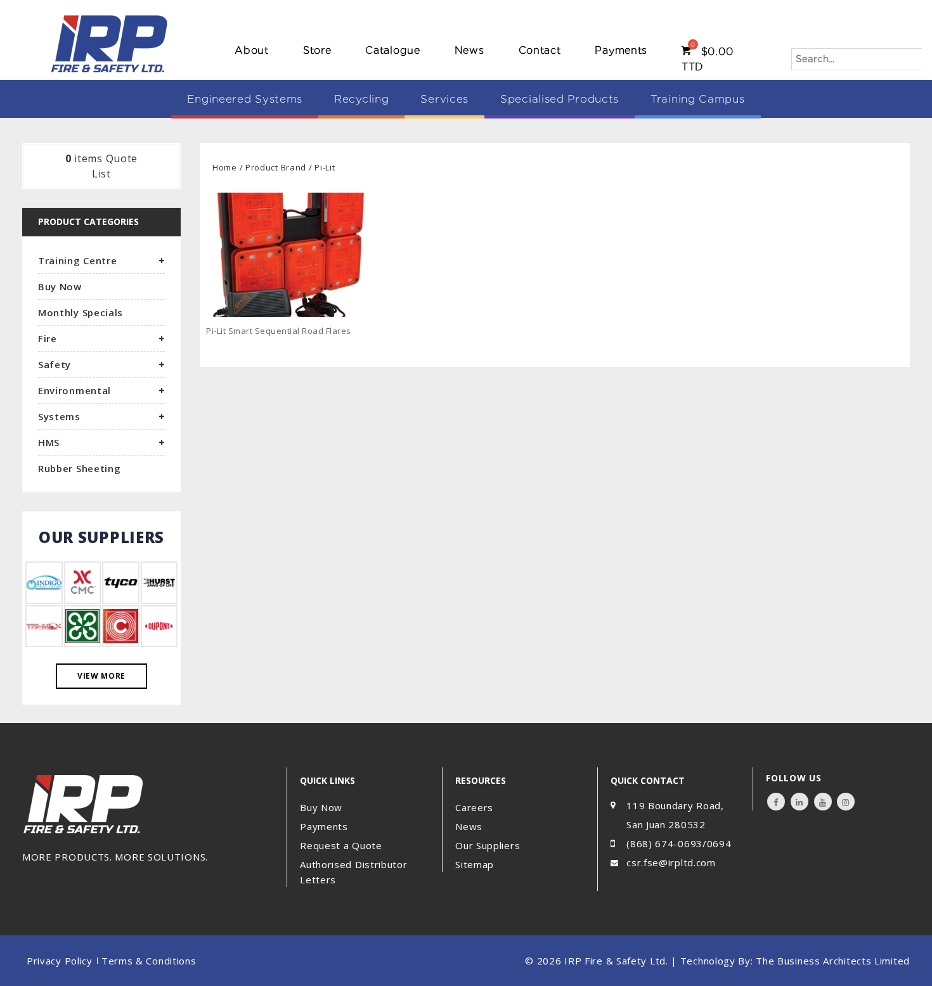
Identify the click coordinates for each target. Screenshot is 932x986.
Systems (59, 416)
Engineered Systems (244, 99)
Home (224, 167)
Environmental (74, 390)
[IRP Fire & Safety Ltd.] (109, 43)
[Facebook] (776, 801)
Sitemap (474, 864)
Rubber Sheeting (79, 468)
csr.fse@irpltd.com (671, 862)
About (252, 50)
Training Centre (77, 260)
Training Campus (697, 99)
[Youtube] (823, 801)
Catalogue (392, 50)
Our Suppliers (487, 845)
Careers (474, 807)
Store (317, 50)
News (469, 50)
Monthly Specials (80, 312)
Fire (47, 338)
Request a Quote (341, 845)
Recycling (361, 99)
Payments (621, 50)
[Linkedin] (799, 801)
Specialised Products (559, 99)
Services (444, 99)
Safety (54, 364)
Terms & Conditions (149, 960)
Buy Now (60, 286)
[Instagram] (846, 801)
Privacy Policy (60, 960)
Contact (540, 50)
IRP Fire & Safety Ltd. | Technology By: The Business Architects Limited (737, 960)
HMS (49, 442)
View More (101, 675)
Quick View (366, 350)
